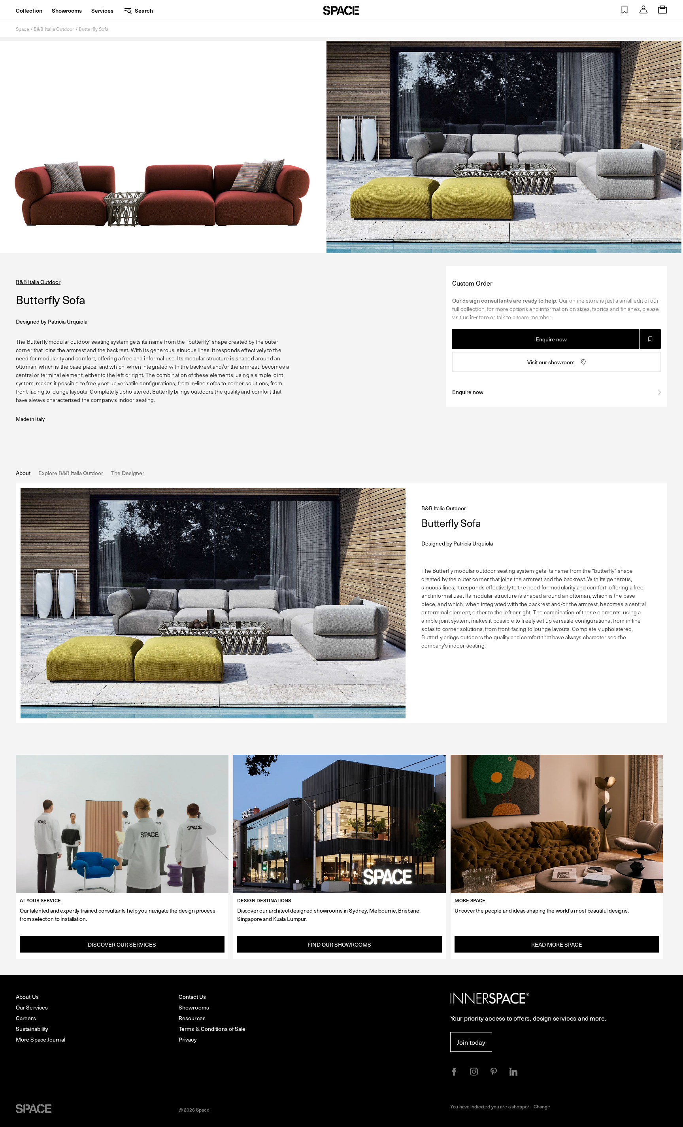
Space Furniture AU (341, 10)
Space (22, 28)
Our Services (32, 1007)
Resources (192, 1018)
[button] (624, 10)
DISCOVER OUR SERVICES (122, 944)
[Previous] (6, 144)
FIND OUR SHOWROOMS (339, 944)
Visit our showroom (551, 362)
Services (102, 10)
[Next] (677, 144)
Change (542, 1106)
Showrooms (67, 10)
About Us (27, 997)
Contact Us (192, 997)
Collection (29, 10)
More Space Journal (40, 1039)
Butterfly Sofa (93, 28)
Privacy (188, 1039)
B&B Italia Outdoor (54, 28)
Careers (26, 1018)
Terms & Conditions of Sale (212, 1029)
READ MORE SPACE (556, 944)
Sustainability (32, 1029)
